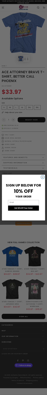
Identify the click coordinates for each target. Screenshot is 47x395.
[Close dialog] (42, 177)
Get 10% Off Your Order (23, 208)
